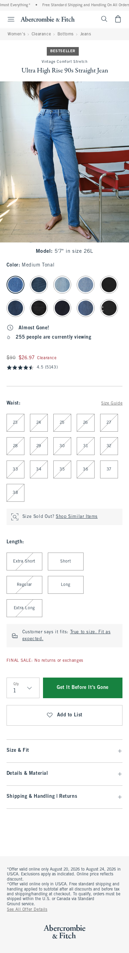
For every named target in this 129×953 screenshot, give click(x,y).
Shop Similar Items (77, 517)
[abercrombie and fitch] (48, 19)
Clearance (41, 34)
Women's (16, 34)
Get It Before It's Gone (83, 687)
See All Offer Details (27, 910)
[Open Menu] (8, 19)
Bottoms (65, 34)
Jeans (85, 34)
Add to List (70, 715)
